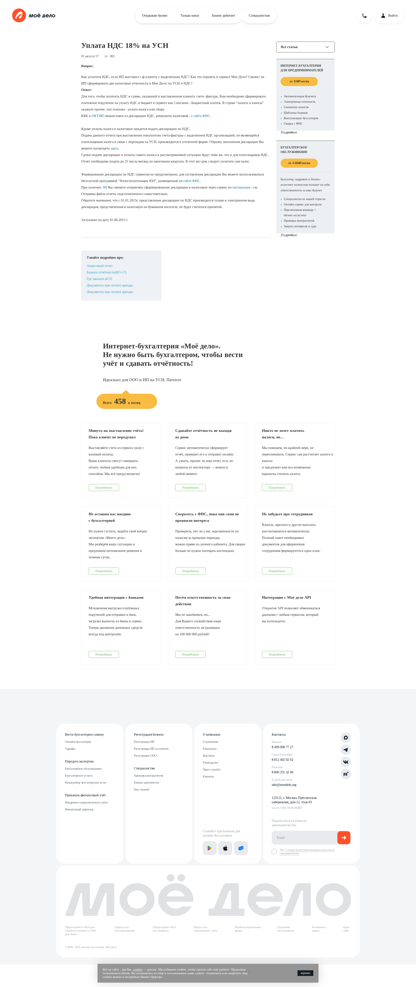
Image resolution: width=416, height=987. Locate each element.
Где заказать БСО (99, 279)
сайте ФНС (191, 181)
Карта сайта (346, 929)
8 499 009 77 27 (282, 747)
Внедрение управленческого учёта (86, 802)
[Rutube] (346, 774)
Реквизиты (209, 748)
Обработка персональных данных (248, 929)
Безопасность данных (319, 929)
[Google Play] (210, 848)
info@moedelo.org (284, 785)
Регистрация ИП (144, 741)
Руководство (210, 762)
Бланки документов (146, 782)
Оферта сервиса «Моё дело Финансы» (164, 929)
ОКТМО (98, 116)
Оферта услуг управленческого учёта (205, 929)
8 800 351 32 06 (282, 772)
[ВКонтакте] (346, 762)
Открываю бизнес (155, 15)
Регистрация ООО (145, 755)
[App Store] (225, 848)
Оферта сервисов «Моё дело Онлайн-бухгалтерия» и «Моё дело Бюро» (80, 931)
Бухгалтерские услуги (78, 775)
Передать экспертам (79, 761)
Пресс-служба (211, 769)
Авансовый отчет (100, 266)
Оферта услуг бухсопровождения (125, 929)
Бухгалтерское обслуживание (83, 768)
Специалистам (259, 15)
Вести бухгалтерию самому (84, 734)
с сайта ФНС (200, 116)
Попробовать (103, 487)
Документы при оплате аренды (110, 285)
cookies (137, 969)
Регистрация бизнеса (149, 734)
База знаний (141, 789)
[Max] (346, 737)
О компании (211, 734)
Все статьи (289, 47)
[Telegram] (346, 750)
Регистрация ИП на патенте (151, 748)
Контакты (209, 755)
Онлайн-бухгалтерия (78, 741)
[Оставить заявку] (364, 15)
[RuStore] (241, 848)
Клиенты (208, 776)
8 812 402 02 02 (282, 759)
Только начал (190, 15)
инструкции (241, 187)
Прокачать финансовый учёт (85, 795)
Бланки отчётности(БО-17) (106, 272)
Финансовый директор (79, 809)
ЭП (104, 187)
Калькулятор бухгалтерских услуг (86, 782)
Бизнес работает (223, 15)
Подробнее (289, 132)
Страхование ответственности (285, 929)
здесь (114, 148)
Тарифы (70, 748)
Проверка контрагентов (148, 775)
